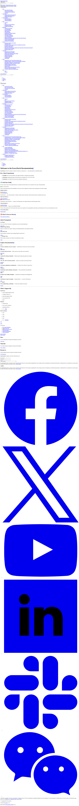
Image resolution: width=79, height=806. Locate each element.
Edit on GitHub (3, 334)
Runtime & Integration (8, 56)
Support (6, 71)
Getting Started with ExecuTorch (10, 14)
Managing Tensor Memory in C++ (10, 152)
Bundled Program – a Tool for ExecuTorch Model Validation (15, 61)
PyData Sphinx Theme (9, 804)
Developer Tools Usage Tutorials (10, 68)
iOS (5, 23)
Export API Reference (8, 147)
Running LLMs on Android (9, 48)
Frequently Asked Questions (9, 155)
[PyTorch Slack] (41, 730)
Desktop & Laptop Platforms (10, 24)
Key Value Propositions (7, 327)
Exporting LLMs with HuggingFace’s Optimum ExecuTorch (15, 44)
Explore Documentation (7, 331)
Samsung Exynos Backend (9, 117)
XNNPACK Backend (8, 28)
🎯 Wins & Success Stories (7, 329)
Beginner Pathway (8, 18)
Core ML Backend (8, 30)
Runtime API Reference (9, 148)
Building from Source (8, 16)
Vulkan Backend (7, 32)
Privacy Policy (18, 364)
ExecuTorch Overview (8, 86)
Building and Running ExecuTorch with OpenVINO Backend (15, 38)
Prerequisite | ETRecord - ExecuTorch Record (12, 62)
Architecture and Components (10, 88)
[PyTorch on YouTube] (41, 577)
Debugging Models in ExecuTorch (10, 65)
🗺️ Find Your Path (6, 328)
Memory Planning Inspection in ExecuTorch (12, 67)
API (3, 146)
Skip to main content (3, 0)
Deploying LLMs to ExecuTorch (10, 42)
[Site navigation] (0, 4)
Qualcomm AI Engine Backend (10, 33)
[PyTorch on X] (41, 522)
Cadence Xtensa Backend (9, 116)
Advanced (4, 50)
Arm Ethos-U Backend (9, 35)
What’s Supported (6, 332)
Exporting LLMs (7, 43)
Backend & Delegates (8, 55)
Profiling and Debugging (9, 26)
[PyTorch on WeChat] (41, 796)
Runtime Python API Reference (10, 149)
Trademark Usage (13, 799)
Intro (3, 9)
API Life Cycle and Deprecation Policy (11, 150)
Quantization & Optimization (10, 51)
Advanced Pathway (8, 20)
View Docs (2, 341)
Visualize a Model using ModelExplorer (11, 69)
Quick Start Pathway (8, 19)
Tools (3, 59)
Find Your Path (5, 17)
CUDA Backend (7, 29)
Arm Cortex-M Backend (9, 36)
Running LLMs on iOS (9, 49)
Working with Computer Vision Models (11, 53)
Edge (3, 21)
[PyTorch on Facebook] (41, 445)
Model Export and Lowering (9, 15)
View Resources (3, 354)
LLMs (4, 41)
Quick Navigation (6, 330)
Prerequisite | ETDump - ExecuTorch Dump (12, 63)
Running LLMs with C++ (9, 46)
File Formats (7, 58)
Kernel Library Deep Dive (9, 54)
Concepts (6, 12)
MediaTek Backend (8, 34)
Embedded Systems (8, 25)
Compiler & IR (7, 57)
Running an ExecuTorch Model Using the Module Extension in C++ (16, 151)
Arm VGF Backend (8, 37)
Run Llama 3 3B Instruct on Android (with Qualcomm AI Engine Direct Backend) (19, 47)
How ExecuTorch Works (9, 87)
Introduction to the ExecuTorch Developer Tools (13, 60)
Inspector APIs (7, 66)
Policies (6, 799)
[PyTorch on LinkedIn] (41, 653)
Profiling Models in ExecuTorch (10, 64)
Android (6, 22)
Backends (4, 27)
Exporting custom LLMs (9, 45)
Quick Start (4, 13)
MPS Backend (7, 31)
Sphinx (6, 802)
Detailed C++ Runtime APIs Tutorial (11, 153)
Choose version (3, 7)
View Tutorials (2, 347)
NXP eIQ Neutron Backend (9, 39)
